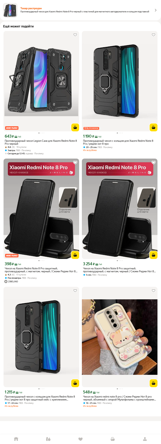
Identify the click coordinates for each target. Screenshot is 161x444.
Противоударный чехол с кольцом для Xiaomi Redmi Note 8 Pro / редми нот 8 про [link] (118, 142)
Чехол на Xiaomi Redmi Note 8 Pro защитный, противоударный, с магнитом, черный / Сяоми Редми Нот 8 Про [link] (40, 270)
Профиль (145, 439)
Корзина (113, 439)
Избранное (80, 439)
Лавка (48, 439)
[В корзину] (75, 127)
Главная (16, 439)
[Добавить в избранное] (75, 35)
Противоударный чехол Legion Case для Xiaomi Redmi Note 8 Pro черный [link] (41, 142)
